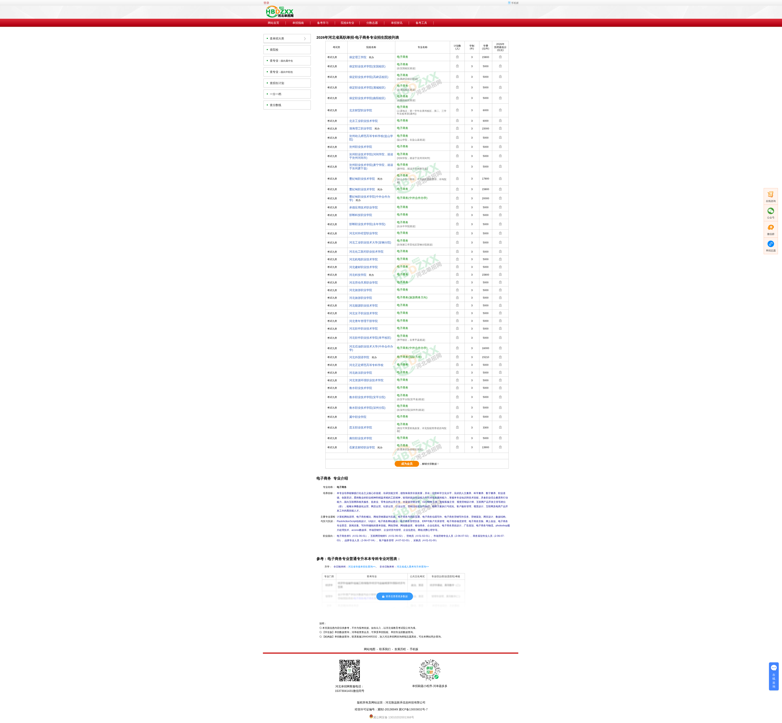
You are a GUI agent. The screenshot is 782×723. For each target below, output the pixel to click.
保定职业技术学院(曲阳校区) (367, 98)
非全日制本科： (404, 566)
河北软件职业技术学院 (363, 328)
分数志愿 (372, 22)
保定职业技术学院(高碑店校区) (368, 77)
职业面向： (329, 536)
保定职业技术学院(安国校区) (367, 66)
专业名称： (329, 487)
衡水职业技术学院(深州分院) (367, 407)
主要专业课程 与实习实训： (328, 519)
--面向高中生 (286, 60)
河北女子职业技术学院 (363, 313)
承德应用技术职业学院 (363, 207)
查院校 (274, 49)
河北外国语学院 (359, 357)
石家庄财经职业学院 (362, 447)
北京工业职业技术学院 (363, 121)
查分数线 (275, 105)
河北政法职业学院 (360, 372)
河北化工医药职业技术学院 (366, 251)
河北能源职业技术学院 (363, 305)
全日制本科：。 (356, 566)
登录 (266, 2)
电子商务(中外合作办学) (412, 197)
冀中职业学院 (357, 416)
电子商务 (402, 56)
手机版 (414, 649)
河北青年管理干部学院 (363, 321)
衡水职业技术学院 (360, 388)
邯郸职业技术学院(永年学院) (367, 224)
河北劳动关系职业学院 (363, 282)
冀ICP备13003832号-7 (413, 709)
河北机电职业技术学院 (363, 259)
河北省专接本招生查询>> (362, 566)
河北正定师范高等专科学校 (366, 365)
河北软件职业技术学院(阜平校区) (370, 337)
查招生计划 (277, 83)
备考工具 (421, 22)
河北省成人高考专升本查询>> (413, 566)
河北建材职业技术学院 (363, 267)
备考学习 (322, 22)
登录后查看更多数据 (397, 596)
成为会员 (407, 463)
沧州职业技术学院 (360, 146)
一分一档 (275, 94)
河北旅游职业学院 (360, 290)
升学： (328, 566)
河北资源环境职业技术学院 (366, 380)
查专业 (281, 60)
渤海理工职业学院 (360, 128)
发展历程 (400, 649)
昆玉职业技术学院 (360, 427)
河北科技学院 (357, 274)
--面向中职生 (286, 72)
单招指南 (298, 22)
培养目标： (329, 493)
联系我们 (385, 649)
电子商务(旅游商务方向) (412, 297)
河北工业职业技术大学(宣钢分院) (370, 242)
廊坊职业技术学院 (360, 438)
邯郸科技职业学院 (360, 215)
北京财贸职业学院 (360, 110)
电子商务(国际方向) (409, 356)
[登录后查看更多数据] (457, 56)
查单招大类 (277, 38)
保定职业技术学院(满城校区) (367, 87)
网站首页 (273, 22)
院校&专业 (347, 22)
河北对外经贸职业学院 (363, 233)
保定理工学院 (357, 57)
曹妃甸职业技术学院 (362, 178)
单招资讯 (396, 22)
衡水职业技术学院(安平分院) (367, 397)
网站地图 (369, 649)
